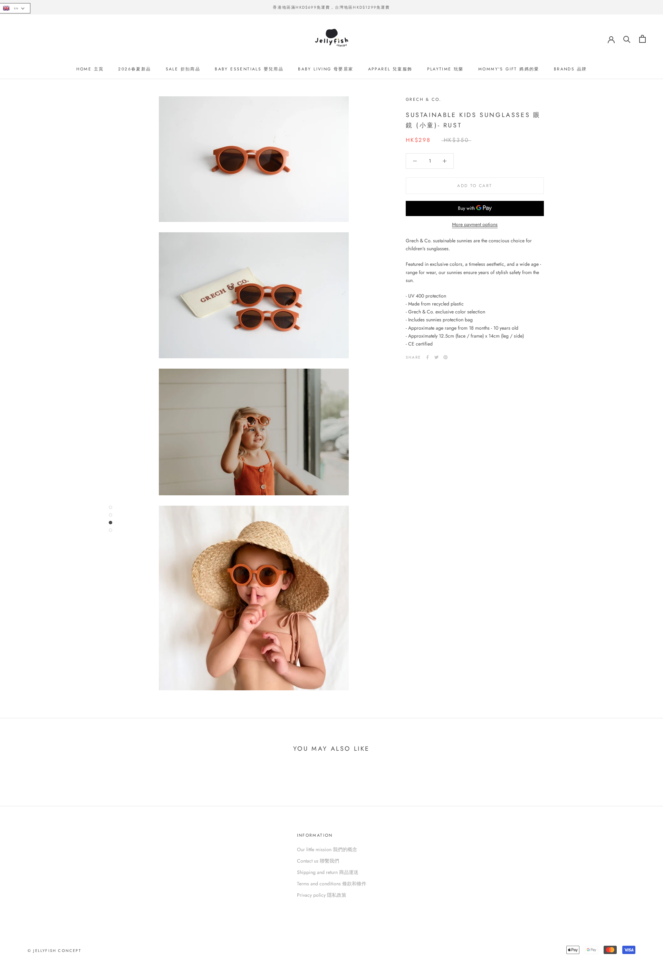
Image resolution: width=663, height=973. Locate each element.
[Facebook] (427, 357)
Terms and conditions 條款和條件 (331, 883)
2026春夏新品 (134, 69)
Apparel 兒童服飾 (390, 69)
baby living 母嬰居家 (325, 69)
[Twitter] (436, 357)
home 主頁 (90, 69)
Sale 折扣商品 (183, 69)
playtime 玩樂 (445, 69)
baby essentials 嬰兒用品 (249, 69)
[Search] (627, 38)
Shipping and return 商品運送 (327, 872)
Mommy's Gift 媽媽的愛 (508, 69)
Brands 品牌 (570, 69)
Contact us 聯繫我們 (318, 860)
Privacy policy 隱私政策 (321, 895)
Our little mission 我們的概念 (327, 849)
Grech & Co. (423, 99)
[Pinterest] (445, 357)
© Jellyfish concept (54, 950)
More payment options (475, 224)
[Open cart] (642, 39)
